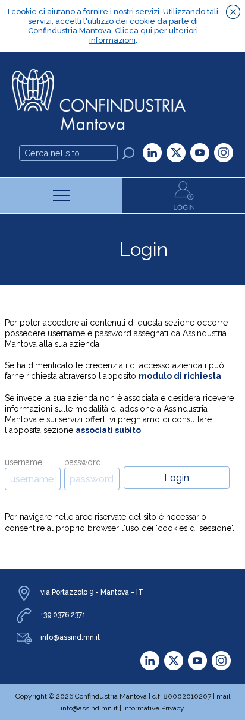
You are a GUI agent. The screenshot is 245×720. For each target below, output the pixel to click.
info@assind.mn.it (70, 637)
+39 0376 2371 (63, 615)
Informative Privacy (153, 708)
